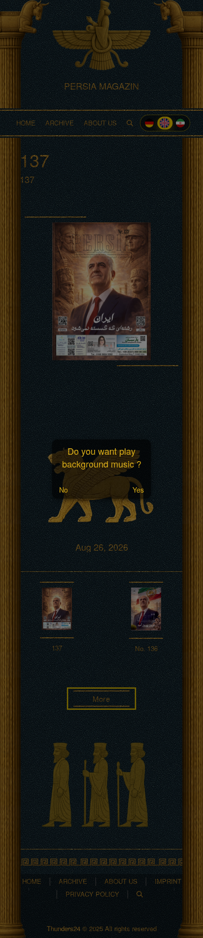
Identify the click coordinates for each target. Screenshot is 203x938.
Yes (138, 490)
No (63, 490)
